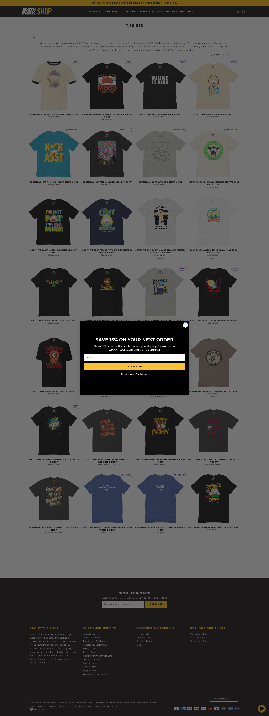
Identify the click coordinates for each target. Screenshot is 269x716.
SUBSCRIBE (134, 366)
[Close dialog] (185, 324)
